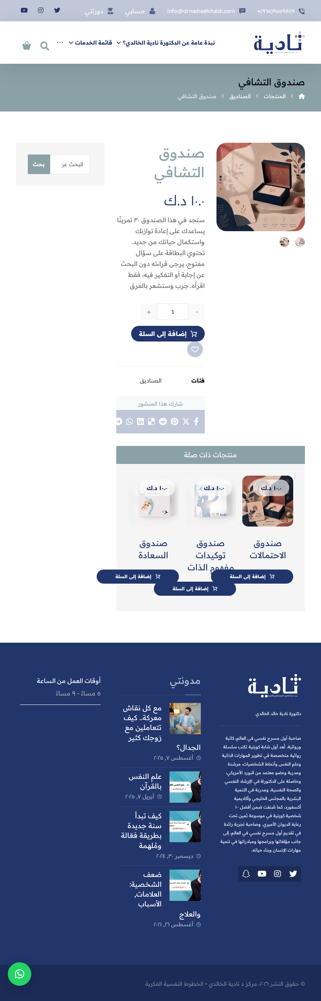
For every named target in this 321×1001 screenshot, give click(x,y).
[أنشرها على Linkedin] (140, 422)
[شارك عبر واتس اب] (129, 422)
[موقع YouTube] (262, 874)
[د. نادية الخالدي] (279, 42)
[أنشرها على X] (186, 422)
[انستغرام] (40, 10)
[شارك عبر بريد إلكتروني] (107, 422)
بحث (39, 164)
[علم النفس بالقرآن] (185, 787)
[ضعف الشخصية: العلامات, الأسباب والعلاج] (185, 885)
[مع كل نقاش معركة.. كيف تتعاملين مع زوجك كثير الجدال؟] (185, 718)
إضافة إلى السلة (163, 334)
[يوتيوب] (24, 10)
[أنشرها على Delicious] (151, 422)
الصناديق (151, 380)
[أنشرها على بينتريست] (174, 422)
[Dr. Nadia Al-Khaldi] (302, 96)
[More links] (60, 43)
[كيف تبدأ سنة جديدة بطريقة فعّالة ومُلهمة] (185, 826)
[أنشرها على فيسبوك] (196, 422)
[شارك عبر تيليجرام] (118, 422)
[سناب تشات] (246, 874)
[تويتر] (57, 10)
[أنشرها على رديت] (163, 422)
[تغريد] (293, 874)
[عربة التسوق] (27, 45)
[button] (19, 974)
